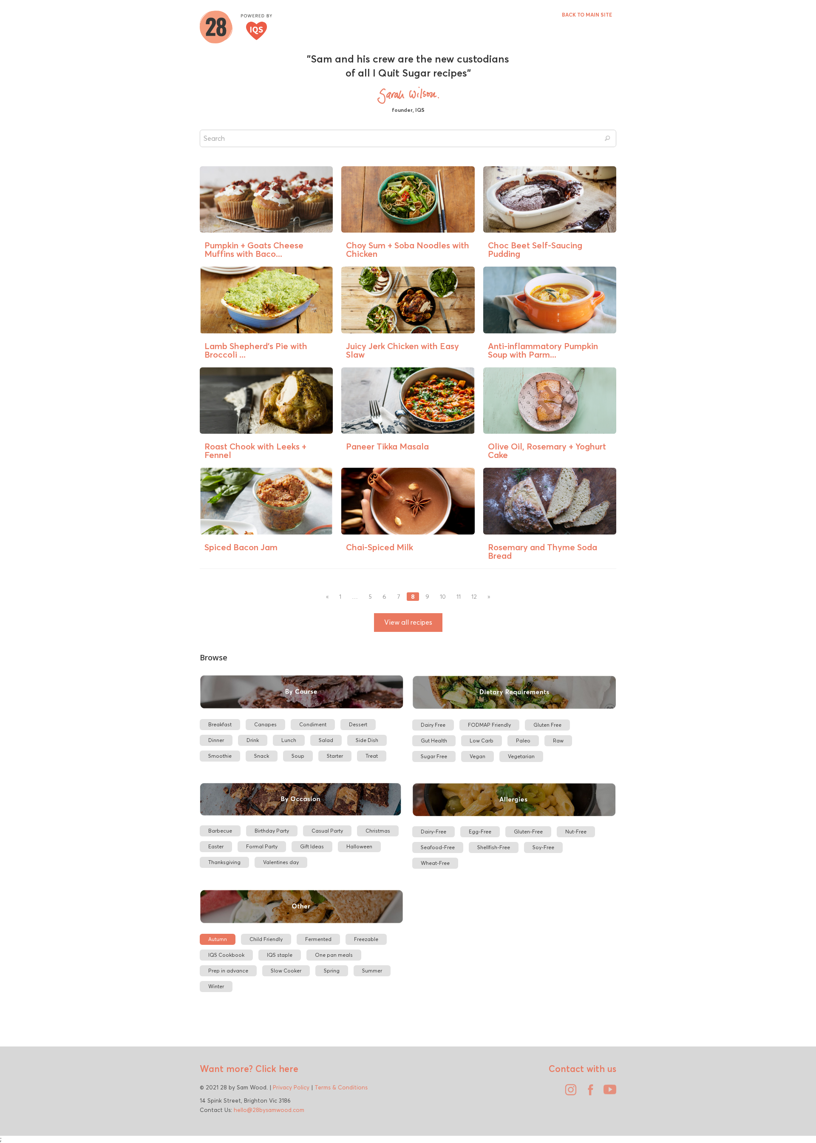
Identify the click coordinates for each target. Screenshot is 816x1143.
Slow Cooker (286, 970)
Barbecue (220, 830)
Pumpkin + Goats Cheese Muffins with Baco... (253, 249)
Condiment (312, 724)
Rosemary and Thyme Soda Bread (542, 551)
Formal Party (262, 846)
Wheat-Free (435, 863)
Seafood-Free (438, 847)
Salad (326, 740)
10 (443, 596)
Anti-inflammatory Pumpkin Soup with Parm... (543, 350)
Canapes (265, 724)
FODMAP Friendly (489, 725)
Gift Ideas (312, 846)
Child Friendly (266, 939)
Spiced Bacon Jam (241, 547)
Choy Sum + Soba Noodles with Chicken (407, 249)
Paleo (523, 740)
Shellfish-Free (493, 847)
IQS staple (279, 955)
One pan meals (334, 955)
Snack (261, 756)
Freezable (366, 939)
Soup (298, 756)
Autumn (217, 939)
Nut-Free (575, 831)
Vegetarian (521, 756)
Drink (252, 740)
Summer (372, 970)
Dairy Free (433, 725)
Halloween (359, 846)
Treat (372, 756)
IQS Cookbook (226, 955)
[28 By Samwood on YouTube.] (607, 1093)
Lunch (288, 740)
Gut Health (434, 740)
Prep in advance (228, 970)
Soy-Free (543, 847)
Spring (332, 970)
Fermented (318, 939)
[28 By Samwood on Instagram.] (568, 1093)
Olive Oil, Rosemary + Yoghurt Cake (547, 450)
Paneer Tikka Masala (387, 446)
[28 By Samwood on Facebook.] (588, 1093)
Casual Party (327, 830)
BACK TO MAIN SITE (587, 14)
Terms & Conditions (341, 1087)
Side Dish (367, 740)
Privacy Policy (291, 1087)
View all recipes (408, 622)
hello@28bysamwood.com (269, 1109)
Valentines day (281, 862)
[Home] (236, 26)
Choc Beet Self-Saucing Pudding (535, 249)
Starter (335, 756)
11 (458, 596)
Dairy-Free (433, 831)
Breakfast (220, 724)
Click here (275, 1068)
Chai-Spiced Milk (379, 547)
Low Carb (481, 740)
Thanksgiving (224, 862)
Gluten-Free (528, 831)
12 (474, 596)
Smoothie (220, 756)
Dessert (358, 724)
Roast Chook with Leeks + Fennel (255, 450)
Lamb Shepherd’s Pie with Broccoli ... (255, 350)
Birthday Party (272, 830)
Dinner (216, 740)
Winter (216, 986)
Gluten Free (547, 725)
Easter (216, 846)
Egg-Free (480, 831)
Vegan (477, 756)
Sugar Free (434, 756)
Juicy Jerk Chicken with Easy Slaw (402, 350)
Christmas (378, 830)
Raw (558, 740)
